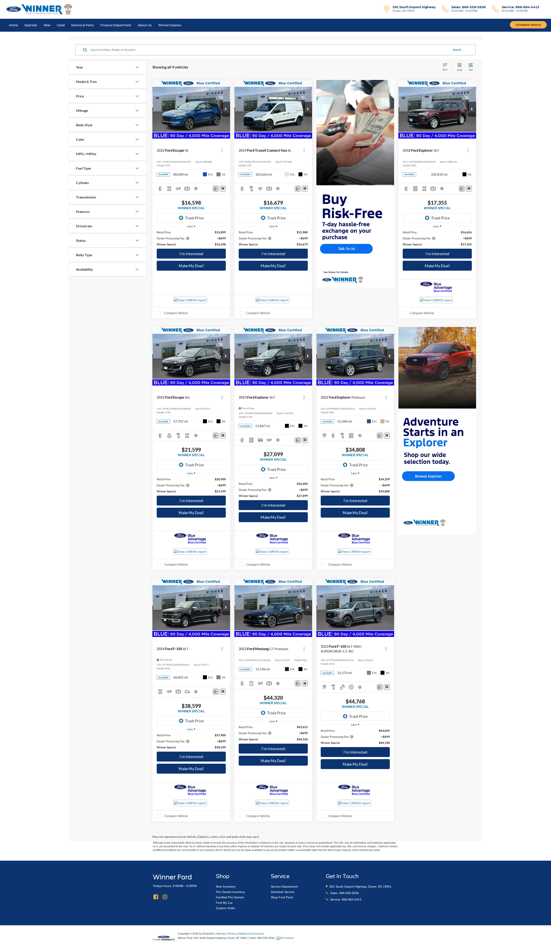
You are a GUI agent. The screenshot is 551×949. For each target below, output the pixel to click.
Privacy (232, 933)
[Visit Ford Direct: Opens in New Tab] (286, 938)
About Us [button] (145, 25)
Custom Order (225, 908)
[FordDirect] (164, 938)
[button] (225, 109)
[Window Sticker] (223, 189)
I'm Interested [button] (191, 253)
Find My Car (224, 902)
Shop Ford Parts (282, 897)
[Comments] (216, 189)
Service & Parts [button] (82, 25)
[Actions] (222, 150)
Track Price (194, 217)
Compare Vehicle (176, 313)
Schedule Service (528, 25)
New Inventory (225, 886)
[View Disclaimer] (196, 188)
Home (13, 25)
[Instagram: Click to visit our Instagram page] (165, 897)
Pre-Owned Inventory (230, 892)
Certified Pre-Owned (230, 897)
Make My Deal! (191, 265)
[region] (191, 238)
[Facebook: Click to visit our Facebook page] (156, 897)
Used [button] (61, 25)
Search (457, 50)
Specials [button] (30, 25)
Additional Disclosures (251, 933)
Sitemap (221, 933)
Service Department (284, 886)
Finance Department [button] (115, 25)
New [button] (47, 25)
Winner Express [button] (169, 25)
